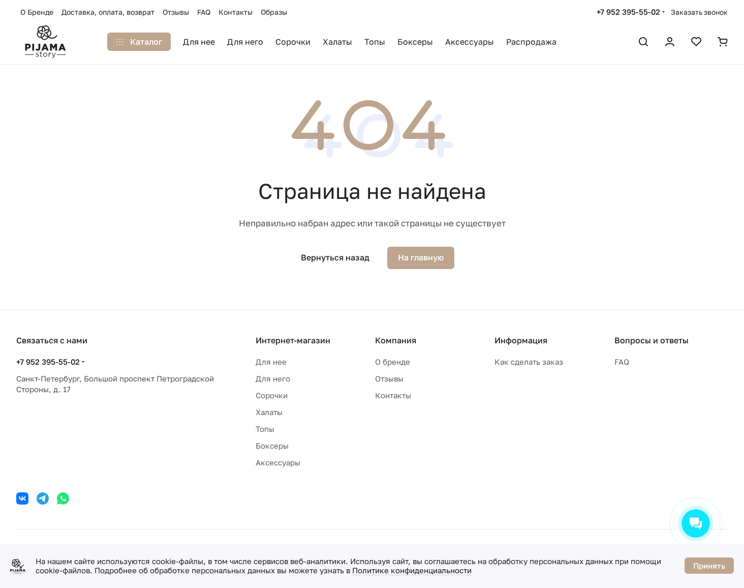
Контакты (393, 395)
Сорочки (272, 395)
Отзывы (389, 378)
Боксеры (272, 445)
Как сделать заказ (528, 361)
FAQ (621, 361)
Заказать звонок (699, 12)
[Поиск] (643, 42)
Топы (265, 428)
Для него (273, 378)
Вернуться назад (335, 257)
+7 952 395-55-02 (628, 11)
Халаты (269, 412)
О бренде (392, 361)
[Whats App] (63, 498)
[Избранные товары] (696, 42)
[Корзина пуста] (723, 42)
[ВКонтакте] (22, 498)
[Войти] (670, 42)
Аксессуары (278, 462)
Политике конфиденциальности (412, 570)
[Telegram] (43, 498)
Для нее (271, 361)
